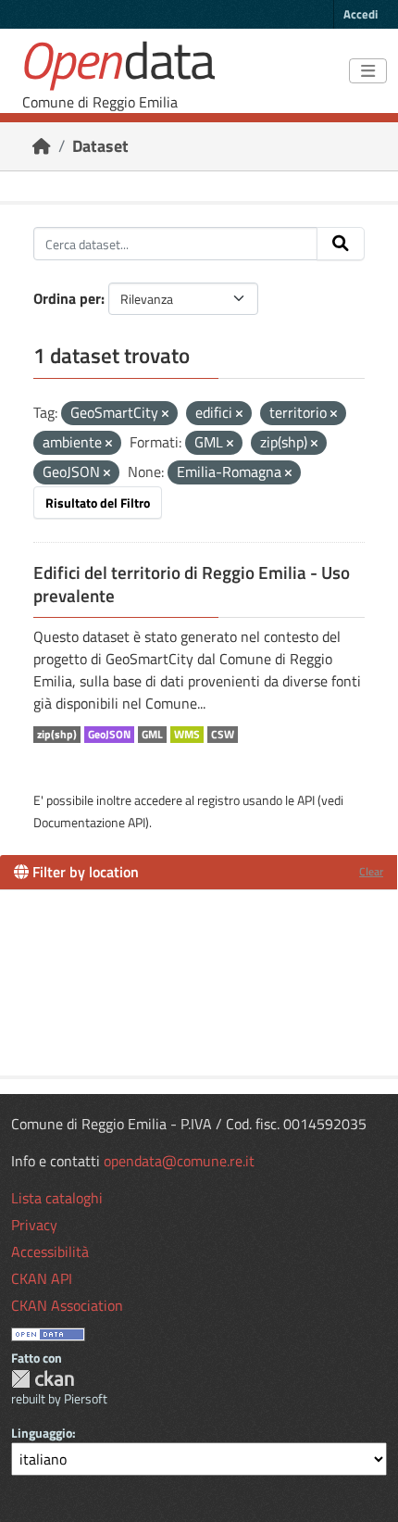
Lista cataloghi (57, 1198)
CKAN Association (67, 1305)
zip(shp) (57, 734)
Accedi (360, 14)
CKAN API (41, 1278)
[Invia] (341, 243)
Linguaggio (41, 1432)
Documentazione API (89, 822)
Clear (371, 871)
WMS (187, 734)
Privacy (34, 1225)
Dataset (100, 145)
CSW (222, 734)
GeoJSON (109, 734)
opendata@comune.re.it (179, 1161)
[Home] (41, 145)
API (306, 800)
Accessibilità (50, 1251)
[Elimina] (165, 414)
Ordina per (67, 298)
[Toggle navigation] (368, 71)
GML (152, 734)
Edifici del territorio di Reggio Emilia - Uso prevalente (191, 584)
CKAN (42, 1379)
